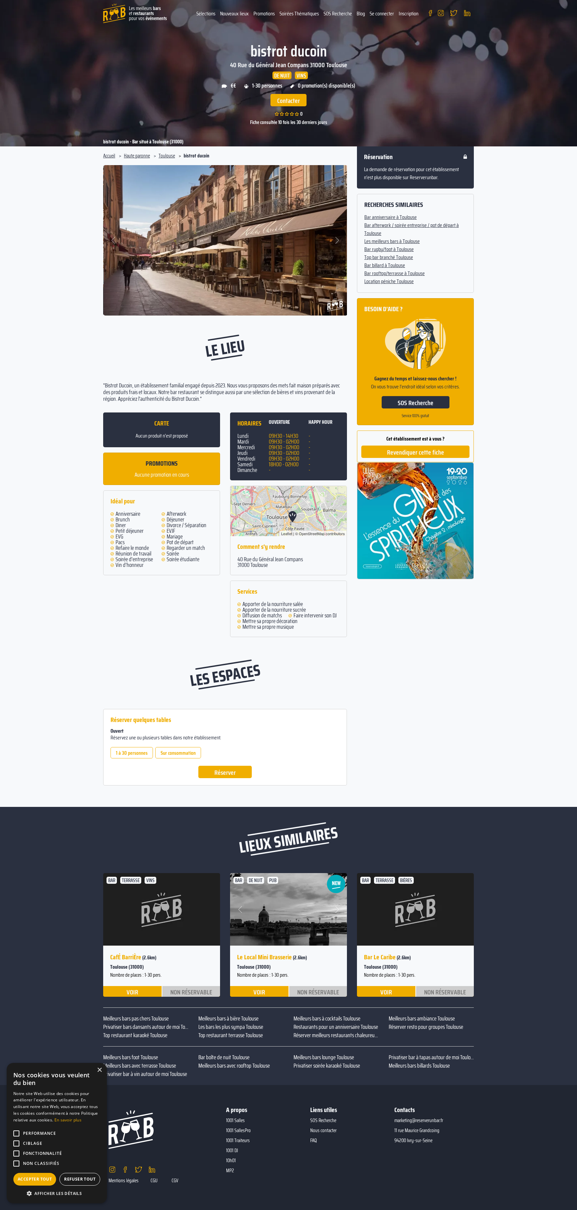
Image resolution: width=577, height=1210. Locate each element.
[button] (113, 240)
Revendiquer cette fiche (415, 452)
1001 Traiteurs (238, 1140)
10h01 (231, 1161)
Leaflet (286, 533)
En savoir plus (67, 1120)
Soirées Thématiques (299, 13)
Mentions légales (124, 1181)
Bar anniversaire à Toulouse (390, 217)
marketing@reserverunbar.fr (418, 1120)
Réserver (225, 772)
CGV (175, 1181)
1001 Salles (235, 1120)
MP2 (230, 1171)
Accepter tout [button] (35, 1179)
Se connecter (382, 13)
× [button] (99, 1070)
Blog (361, 13)
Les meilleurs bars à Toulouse (392, 241)
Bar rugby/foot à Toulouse (389, 249)
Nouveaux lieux (234, 13)
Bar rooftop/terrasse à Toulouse (394, 273)
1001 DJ (232, 1150)
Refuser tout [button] (79, 1179)
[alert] (57, 1133)
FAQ (313, 1140)
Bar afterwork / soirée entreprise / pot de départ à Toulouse (411, 229)
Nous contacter (323, 1130)
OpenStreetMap (312, 533)
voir (132, 992)
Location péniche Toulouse (389, 281)
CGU (154, 1181)
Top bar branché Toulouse (388, 257)
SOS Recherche (338, 13)
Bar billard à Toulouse (384, 265)
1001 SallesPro (238, 1130)
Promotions (264, 13)
